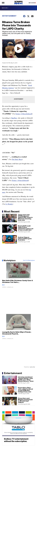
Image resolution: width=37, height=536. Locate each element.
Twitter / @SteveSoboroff (23, 114)
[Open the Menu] (3, 2)
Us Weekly (9, 204)
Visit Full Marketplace (29, 260)
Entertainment (9, 16)
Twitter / (15, 180)
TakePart (14, 118)
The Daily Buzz (17, 159)
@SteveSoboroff (23, 180)
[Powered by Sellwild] (32, 367)
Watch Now (32, 2)
